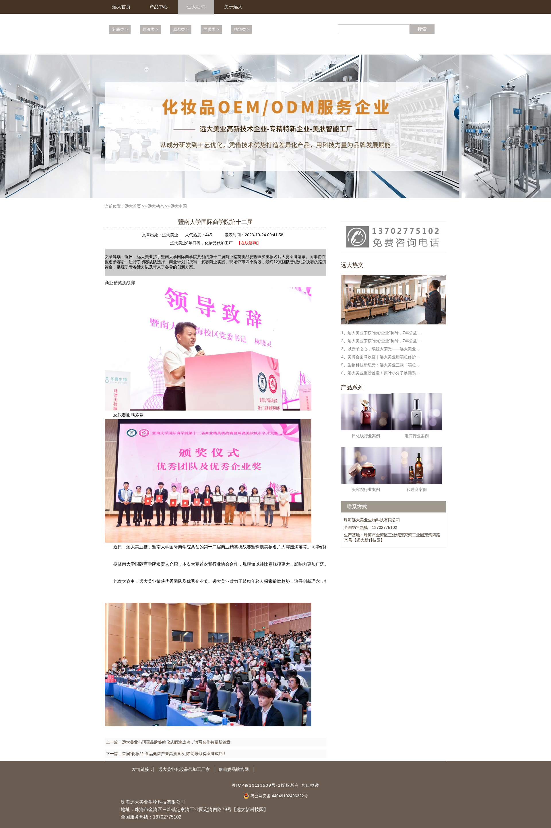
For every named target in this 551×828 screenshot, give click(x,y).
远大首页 (121, 6)
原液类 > (150, 29)
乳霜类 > (120, 29)
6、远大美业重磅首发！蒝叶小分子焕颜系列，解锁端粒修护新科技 (381, 373)
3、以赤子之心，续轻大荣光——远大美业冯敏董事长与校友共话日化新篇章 (381, 349)
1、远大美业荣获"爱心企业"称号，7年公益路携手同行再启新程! (381, 332)
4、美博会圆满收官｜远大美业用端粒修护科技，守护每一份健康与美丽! (381, 357)
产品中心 (159, 6)
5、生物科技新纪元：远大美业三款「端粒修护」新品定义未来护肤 (381, 365)
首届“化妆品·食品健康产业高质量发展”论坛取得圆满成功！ (174, 753)
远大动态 (196, 6)
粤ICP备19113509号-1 (256, 785)
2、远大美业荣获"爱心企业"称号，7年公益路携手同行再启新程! (381, 340)
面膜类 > (211, 29)
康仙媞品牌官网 (234, 769)
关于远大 (233, 6)
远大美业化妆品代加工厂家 (184, 769)
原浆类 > (181, 29)
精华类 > (241, 29)
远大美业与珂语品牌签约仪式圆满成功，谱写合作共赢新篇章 (176, 742)
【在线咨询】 (249, 243)
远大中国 (179, 206)
